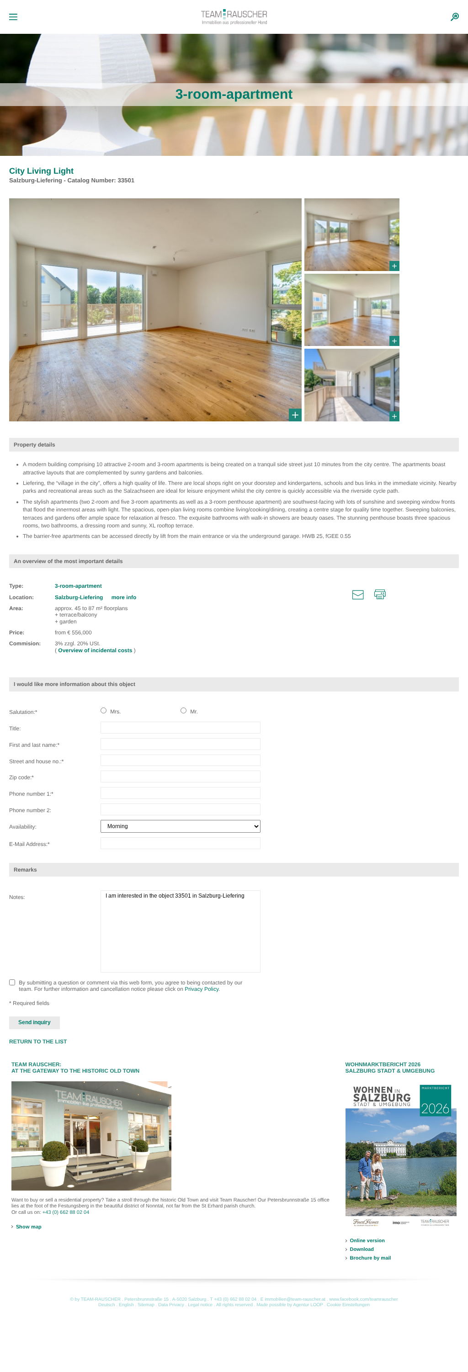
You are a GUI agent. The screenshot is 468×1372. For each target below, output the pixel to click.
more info (124, 597)
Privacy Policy (201, 989)
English (126, 1305)
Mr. (193, 711)
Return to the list (38, 1041)
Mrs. (115, 711)
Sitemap (146, 1305)
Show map (29, 1226)
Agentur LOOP (308, 1305)
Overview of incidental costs (95, 650)
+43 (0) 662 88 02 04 (66, 1212)
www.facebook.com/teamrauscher (363, 1299)
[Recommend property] (358, 594)
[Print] (380, 594)
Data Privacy (171, 1305)
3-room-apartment (78, 586)
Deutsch (106, 1305)
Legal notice (200, 1305)
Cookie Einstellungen (348, 1305)
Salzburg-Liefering (80, 597)
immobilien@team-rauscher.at (295, 1299)
